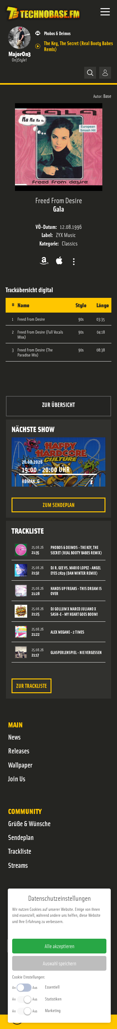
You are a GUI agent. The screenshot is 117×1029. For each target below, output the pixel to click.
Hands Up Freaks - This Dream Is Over (76, 591)
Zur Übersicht (58, 404)
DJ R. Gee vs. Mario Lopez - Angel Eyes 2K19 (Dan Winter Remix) (76, 570)
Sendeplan (21, 837)
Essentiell (52, 986)
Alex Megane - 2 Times (67, 632)
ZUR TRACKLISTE (31, 685)
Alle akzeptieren (59, 946)
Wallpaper (20, 765)
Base (107, 95)
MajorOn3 (19, 53)
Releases (18, 751)
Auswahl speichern (59, 963)
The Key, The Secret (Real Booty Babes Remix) (78, 46)
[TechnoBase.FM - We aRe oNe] (43, 21)
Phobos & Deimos (57, 33)
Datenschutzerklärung (70, 931)
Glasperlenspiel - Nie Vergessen (76, 652)
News (14, 737)
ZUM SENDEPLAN (59, 504)
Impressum (40, 931)
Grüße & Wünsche (29, 823)
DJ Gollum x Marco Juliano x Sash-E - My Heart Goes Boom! (74, 611)
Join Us (16, 778)
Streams (18, 865)
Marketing (53, 1010)
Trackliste (19, 851)
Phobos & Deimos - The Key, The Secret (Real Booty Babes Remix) (76, 550)
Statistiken (53, 998)
